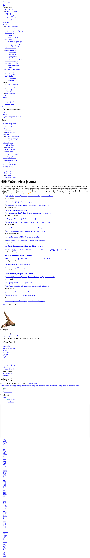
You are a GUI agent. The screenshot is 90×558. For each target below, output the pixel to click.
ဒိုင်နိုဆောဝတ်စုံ (11, 35)
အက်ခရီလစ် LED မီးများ (13, 80)
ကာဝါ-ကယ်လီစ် (11, 399)
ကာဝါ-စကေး (11, 402)
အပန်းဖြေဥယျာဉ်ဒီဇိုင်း (10, 15)
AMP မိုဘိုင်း (36, 383)
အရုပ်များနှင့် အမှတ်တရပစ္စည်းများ (15, 58)
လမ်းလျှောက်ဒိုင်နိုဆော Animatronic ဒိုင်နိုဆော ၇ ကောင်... (19, 282)
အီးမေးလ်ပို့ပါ (3, 397)
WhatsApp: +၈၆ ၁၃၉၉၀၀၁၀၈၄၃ (11, 334)
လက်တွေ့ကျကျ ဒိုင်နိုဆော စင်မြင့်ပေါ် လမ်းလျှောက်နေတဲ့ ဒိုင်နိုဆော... (22, 218)
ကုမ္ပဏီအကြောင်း (9, 9)
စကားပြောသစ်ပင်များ (10, 71)
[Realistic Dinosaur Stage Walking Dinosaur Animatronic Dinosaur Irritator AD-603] (28, 213)
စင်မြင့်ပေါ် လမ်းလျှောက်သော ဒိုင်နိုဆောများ (14, 30)
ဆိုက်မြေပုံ (31, 383)
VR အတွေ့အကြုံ (8, 20)
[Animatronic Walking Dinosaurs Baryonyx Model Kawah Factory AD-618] (22, 267)
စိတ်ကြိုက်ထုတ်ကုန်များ (13, 54)
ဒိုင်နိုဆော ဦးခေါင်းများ (12, 56)
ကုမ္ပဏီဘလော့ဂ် (6, 357)
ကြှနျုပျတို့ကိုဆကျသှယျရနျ (9, 104)
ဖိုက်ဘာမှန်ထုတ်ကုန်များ (10, 73)
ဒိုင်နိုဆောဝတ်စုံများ (9, 33)
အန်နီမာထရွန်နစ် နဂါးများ (10, 28)
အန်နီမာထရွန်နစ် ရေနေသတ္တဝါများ (12, 69)
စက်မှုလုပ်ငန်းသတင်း (9, 101)
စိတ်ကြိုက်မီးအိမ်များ (9, 76)
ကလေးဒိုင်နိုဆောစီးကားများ (14, 45)
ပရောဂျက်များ (6, 22)
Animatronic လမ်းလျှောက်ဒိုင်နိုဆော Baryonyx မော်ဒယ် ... (19, 273)
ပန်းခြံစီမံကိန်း (6, 352)
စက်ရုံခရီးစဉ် (8, 13)
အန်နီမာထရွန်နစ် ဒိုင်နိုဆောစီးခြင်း (15, 41)
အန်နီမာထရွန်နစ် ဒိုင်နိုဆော (32, 385)
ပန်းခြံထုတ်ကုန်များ (12, 52)
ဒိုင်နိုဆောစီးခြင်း (8, 39)
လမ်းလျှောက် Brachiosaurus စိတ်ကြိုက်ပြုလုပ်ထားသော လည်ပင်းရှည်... (23, 237)
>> (8, 304)
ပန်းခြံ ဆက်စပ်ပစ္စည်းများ (10, 50)
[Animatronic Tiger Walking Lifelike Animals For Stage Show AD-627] (20, 295)
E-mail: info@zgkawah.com (9, 336)
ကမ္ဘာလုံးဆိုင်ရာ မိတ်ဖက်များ (11, 11)
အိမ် (4, 5)
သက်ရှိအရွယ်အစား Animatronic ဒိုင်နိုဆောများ (10, 385)
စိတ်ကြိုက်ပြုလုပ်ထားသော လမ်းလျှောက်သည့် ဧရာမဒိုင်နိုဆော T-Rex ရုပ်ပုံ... (24, 246)
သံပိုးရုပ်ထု (10, 67)
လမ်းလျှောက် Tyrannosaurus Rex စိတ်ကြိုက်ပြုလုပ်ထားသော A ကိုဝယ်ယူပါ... (24, 228)
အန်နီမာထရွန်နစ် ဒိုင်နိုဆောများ (11, 26)
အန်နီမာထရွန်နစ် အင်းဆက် (13, 65)
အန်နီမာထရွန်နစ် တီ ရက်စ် (74, 385)
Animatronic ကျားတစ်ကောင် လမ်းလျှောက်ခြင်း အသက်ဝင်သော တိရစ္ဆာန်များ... (25, 301)
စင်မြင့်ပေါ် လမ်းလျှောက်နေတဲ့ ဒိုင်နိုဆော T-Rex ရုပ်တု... (19, 201)
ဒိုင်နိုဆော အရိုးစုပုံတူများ (10, 48)
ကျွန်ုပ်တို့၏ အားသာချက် (10, 18)
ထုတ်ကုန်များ (6, 24)
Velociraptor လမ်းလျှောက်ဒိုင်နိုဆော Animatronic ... (18, 264)
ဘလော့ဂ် (5, 97)
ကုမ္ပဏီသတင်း (8, 99)
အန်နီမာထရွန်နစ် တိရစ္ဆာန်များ (11, 61)
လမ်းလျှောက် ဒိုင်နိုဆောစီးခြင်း (14, 43)
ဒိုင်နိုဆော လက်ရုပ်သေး (13, 37)
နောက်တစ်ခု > (5, 304)
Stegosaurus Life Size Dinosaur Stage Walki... (16, 210)
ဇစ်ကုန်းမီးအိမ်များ (12, 78)
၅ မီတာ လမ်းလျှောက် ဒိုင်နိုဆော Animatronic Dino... (18, 292)
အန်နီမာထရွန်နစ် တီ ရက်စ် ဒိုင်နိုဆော (46, 385)
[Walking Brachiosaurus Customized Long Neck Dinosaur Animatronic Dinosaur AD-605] (27, 231)
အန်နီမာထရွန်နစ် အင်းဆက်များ (11, 63)
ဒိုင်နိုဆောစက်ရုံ (23, 385)
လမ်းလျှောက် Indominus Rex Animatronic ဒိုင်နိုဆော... (19, 255)
